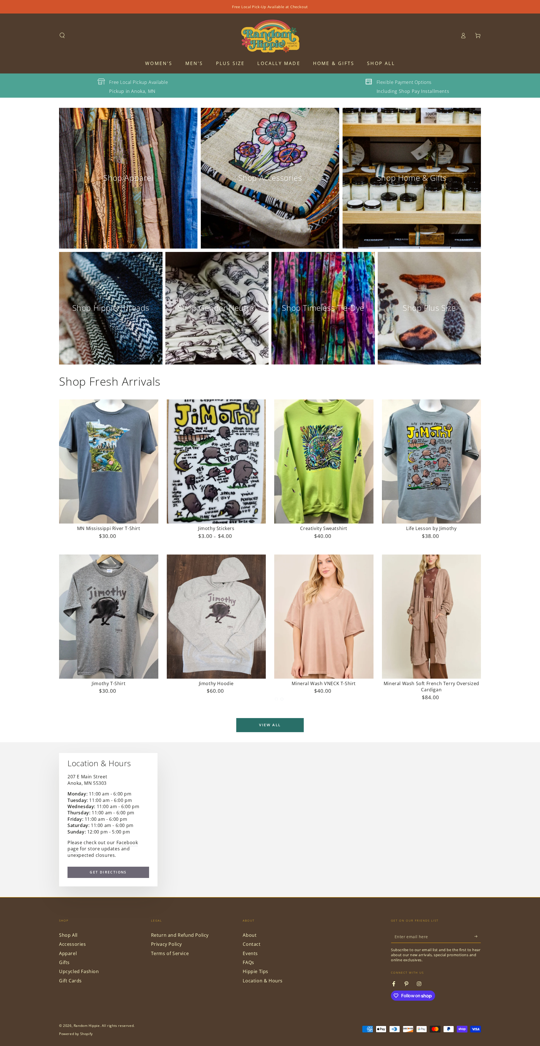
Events (250, 953)
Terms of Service (170, 953)
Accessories (72, 944)
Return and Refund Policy (180, 935)
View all (270, 724)
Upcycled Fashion (79, 971)
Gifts (64, 962)
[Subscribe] (477, 936)
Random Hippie (87, 1025)
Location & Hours (263, 981)
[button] (62, 35)
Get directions (108, 872)
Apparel (68, 953)
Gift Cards (70, 981)
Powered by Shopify (76, 1034)
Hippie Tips (255, 971)
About (249, 935)
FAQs (248, 962)
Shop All (68, 935)
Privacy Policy (166, 944)
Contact (251, 944)
